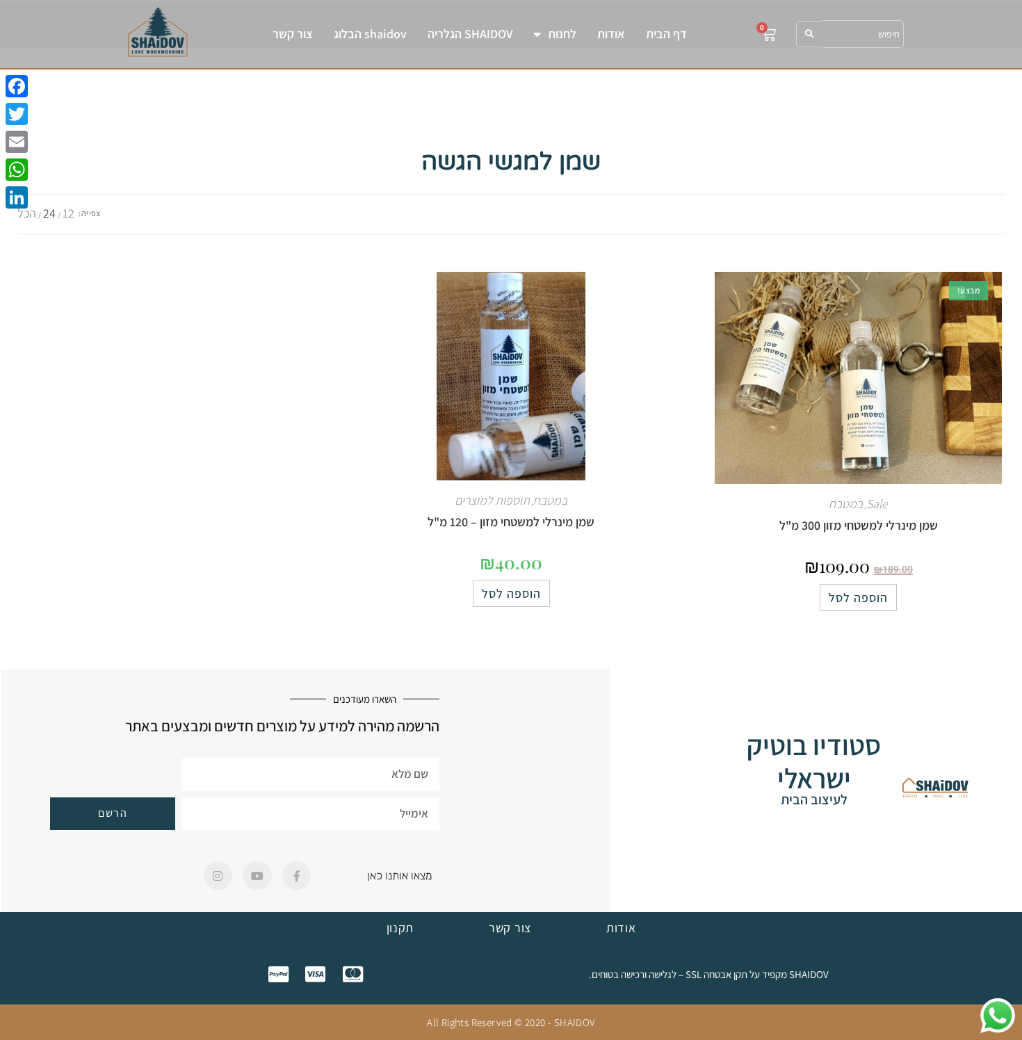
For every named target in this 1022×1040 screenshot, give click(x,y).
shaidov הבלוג (370, 34)
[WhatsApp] (17, 170)
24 (49, 213)
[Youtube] (257, 876)
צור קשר (293, 34)
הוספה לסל (858, 598)
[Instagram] (218, 876)
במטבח (846, 504)
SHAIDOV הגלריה (470, 34)
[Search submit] (809, 34)
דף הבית (666, 34)
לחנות (562, 34)
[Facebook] (17, 86)
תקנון (400, 928)
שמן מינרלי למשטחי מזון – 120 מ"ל (511, 522)
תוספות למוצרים (492, 500)
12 (68, 213)
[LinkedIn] (17, 197)
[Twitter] (17, 114)
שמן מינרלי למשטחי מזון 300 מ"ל (858, 525)
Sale (877, 504)
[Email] (17, 142)
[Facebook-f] (296, 876)
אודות (611, 34)
